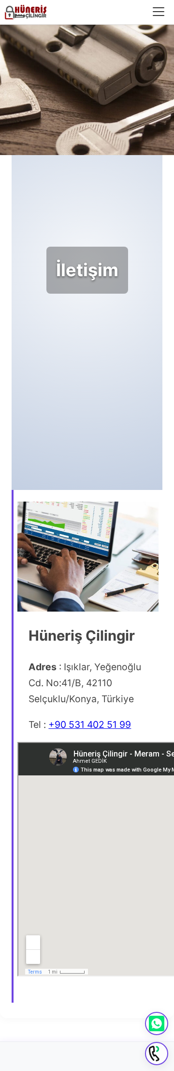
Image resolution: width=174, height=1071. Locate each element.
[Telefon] (156, 1053)
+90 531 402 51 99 (89, 724)
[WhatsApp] (156, 1023)
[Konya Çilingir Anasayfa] (25, 12)
